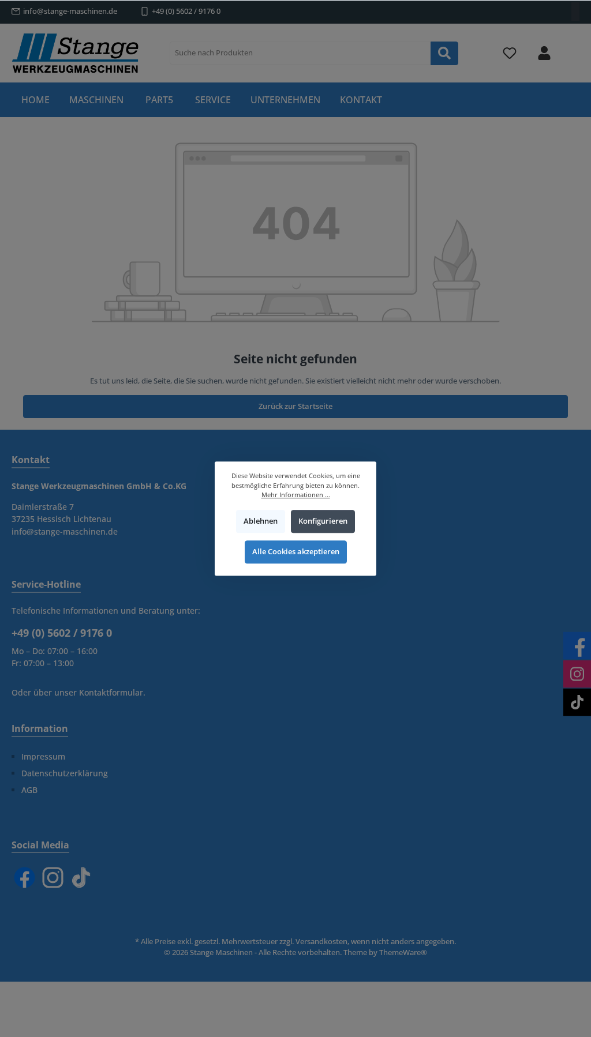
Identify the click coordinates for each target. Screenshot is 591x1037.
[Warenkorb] (571, 46)
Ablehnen (261, 521)
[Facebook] (25, 878)
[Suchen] (444, 53)
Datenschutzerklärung (64, 773)
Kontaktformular (111, 692)
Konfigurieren (322, 521)
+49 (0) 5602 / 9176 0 (186, 11)
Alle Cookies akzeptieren (295, 552)
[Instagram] (53, 878)
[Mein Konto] (544, 53)
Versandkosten (321, 941)
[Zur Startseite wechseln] (75, 53)
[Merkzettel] (509, 53)
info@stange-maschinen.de (70, 11)
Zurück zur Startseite (295, 406)
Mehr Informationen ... (295, 494)
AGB (29, 789)
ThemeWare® (403, 952)
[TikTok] (81, 878)
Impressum (43, 756)
